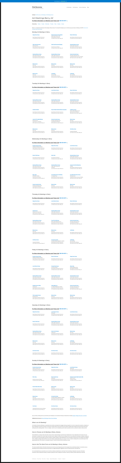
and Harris (85, 415)
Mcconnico (81, 415)
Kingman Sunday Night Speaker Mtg (76, 376)
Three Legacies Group (37, 295)
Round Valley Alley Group (37, 386)
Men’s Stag (35, 174)
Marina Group (35, 63)
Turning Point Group (55, 266)
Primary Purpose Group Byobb (56, 34)
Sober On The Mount (55, 331)
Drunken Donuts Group (37, 145)
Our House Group (36, 350)
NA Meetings (75, 7)
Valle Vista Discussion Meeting (56, 44)
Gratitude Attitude (36, 109)
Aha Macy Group (36, 239)
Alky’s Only (53, 155)
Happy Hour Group (36, 34)
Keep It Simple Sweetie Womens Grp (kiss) (58, 109)
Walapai (77, 415)
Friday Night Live (54, 285)
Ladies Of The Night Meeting (38, 119)
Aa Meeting (53, 73)
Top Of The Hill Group (55, 220)
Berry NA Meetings (45, 418)
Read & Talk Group (73, 34)
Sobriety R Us (35, 210)
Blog (88, 7)
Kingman (74, 415)
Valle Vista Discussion (37, 44)
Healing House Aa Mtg (37, 285)
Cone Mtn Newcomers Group (75, 174)
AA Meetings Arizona (49, 14)
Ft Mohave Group (73, 109)
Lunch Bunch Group (55, 90)
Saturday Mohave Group (74, 44)
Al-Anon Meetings (82, 7)
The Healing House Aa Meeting (56, 174)
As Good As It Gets (54, 239)
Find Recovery (37, 7)
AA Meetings (69, 7)
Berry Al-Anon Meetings (53, 418)
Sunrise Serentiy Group (74, 54)
